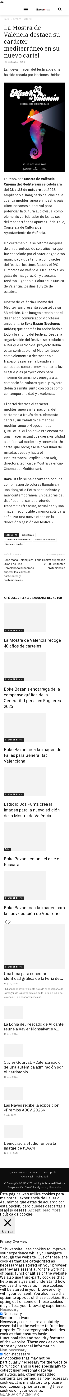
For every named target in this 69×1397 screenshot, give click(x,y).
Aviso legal (27, 1176)
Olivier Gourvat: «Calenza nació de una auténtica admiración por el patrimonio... (33, 1066)
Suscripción (50, 1172)
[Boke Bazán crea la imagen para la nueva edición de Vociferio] (34, 885)
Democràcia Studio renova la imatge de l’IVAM (30, 1145)
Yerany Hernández (51, 1187)
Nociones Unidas (14, 544)
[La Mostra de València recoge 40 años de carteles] (34, 617)
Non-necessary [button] (13, 1350)
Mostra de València (45, 539)
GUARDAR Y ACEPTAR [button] (19, 1394)
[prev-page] (6, 922)
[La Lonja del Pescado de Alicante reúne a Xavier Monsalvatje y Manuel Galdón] (34, 1012)
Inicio (7, 19)
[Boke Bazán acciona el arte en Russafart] (34, 836)
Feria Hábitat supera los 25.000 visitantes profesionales (50, 564)
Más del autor (51, 598)
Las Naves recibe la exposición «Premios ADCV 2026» (31, 1107)
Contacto (35, 1172)
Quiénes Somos (18, 1172)
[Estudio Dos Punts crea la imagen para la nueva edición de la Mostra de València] (34, 781)
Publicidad (42, 1176)
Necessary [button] (9, 1309)
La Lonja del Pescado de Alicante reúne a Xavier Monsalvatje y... (34, 1026)
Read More (51, 1210)
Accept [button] (34, 1210)
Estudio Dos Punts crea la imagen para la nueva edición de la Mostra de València (32, 810)
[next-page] (10, 922)
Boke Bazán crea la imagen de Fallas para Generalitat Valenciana (32, 755)
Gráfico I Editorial (22, 19)
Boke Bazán (28, 534)
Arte (7, 849)
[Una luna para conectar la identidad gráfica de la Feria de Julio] (34, 946)
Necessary (12, 1313)
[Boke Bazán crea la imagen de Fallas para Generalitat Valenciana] (34, 727)
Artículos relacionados (22, 598)
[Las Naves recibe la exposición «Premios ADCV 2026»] (34, 1093)
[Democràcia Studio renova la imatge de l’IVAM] (34, 1131)
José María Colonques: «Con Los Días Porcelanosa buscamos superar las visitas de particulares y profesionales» (19, 570)
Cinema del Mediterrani (18, 539)
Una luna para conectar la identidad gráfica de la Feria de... (33, 976)
